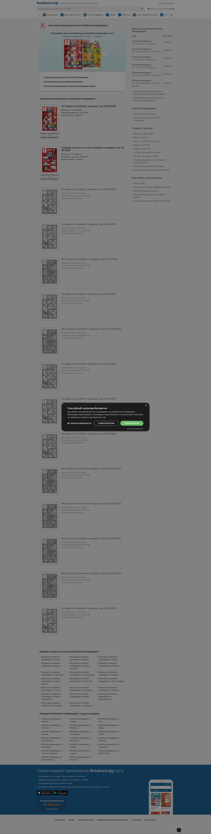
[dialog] (105, 417)
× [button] (146, 405)
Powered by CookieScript (135, 429)
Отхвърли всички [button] (106, 423)
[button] (79, 423)
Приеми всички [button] (132, 423)
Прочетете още (99, 417)
